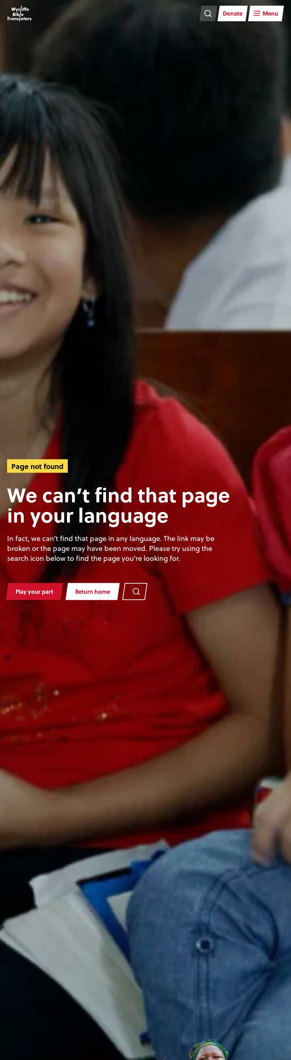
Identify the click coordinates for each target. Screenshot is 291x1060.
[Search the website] (208, 13)
